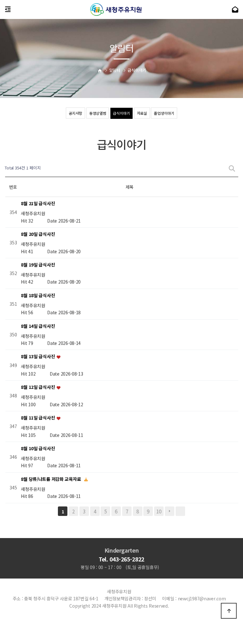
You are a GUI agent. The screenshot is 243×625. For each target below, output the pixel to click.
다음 (169, 511)
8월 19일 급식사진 (38, 264)
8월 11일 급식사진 (38, 418)
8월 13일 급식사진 (38, 356)
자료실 (142, 113)
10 (158, 511)
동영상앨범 (97, 113)
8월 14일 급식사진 (38, 326)
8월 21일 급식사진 (38, 203)
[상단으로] (229, 611)
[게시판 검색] (232, 168)
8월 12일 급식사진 (38, 387)
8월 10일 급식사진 (38, 448)
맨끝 (180, 511)
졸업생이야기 (164, 113)
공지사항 (75, 113)
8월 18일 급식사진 (38, 295)
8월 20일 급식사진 (38, 234)
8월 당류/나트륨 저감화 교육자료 (51, 479)
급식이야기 (121, 113)
